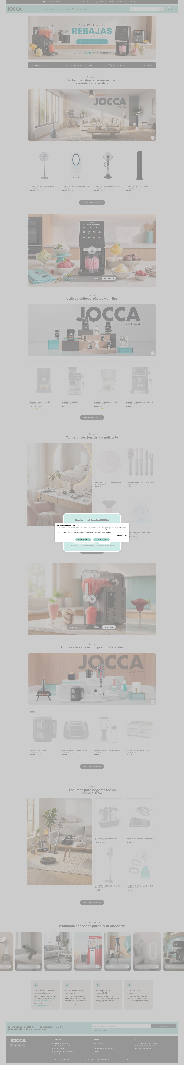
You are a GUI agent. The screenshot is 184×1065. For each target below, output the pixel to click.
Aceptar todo (101, 539)
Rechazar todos (83, 539)
